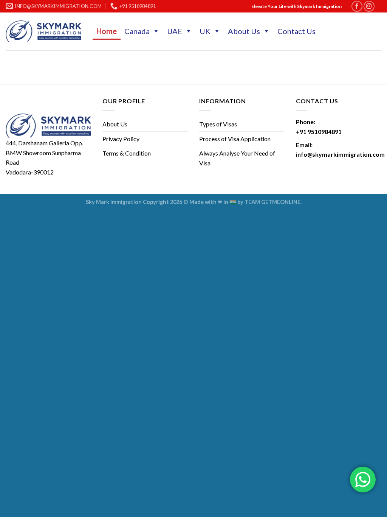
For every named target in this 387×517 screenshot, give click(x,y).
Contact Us (296, 31)
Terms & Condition (126, 153)
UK (205, 31)
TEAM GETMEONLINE (272, 202)
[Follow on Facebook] (356, 6)
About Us (244, 31)
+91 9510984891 (319, 131)
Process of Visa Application (235, 138)
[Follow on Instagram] (369, 6)
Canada (137, 31)
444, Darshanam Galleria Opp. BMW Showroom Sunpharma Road (44, 152)
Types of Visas (218, 124)
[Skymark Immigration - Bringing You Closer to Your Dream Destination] (43, 31)
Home (106, 31)
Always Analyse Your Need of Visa (237, 158)
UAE (174, 31)
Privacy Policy (120, 138)
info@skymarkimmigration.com (340, 154)
